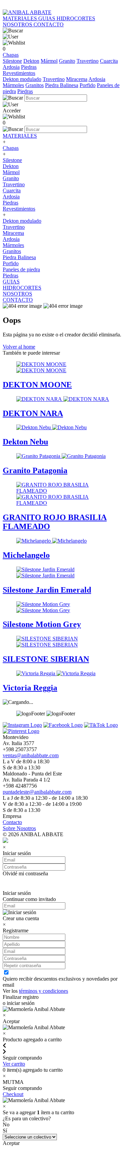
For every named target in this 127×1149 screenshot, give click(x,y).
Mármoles (13, 85)
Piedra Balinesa (61, 85)
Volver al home (19, 347)
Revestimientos (19, 73)
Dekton (31, 61)
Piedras (29, 67)
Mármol (49, 61)
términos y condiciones (43, 991)
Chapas (11, 55)
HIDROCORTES (76, 18)
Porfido (88, 85)
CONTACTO (49, 24)
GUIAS (47, 18)
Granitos (34, 85)
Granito (67, 61)
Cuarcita (109, 61)
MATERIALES (20, 18)
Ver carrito (14, 1064)
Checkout (13, 1094)
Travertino (88, 61)
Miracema (76, 79)
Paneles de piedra (21, 269)
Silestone (12, 61)
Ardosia (11, 67)
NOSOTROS (18, 24)
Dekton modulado (22, 79)
